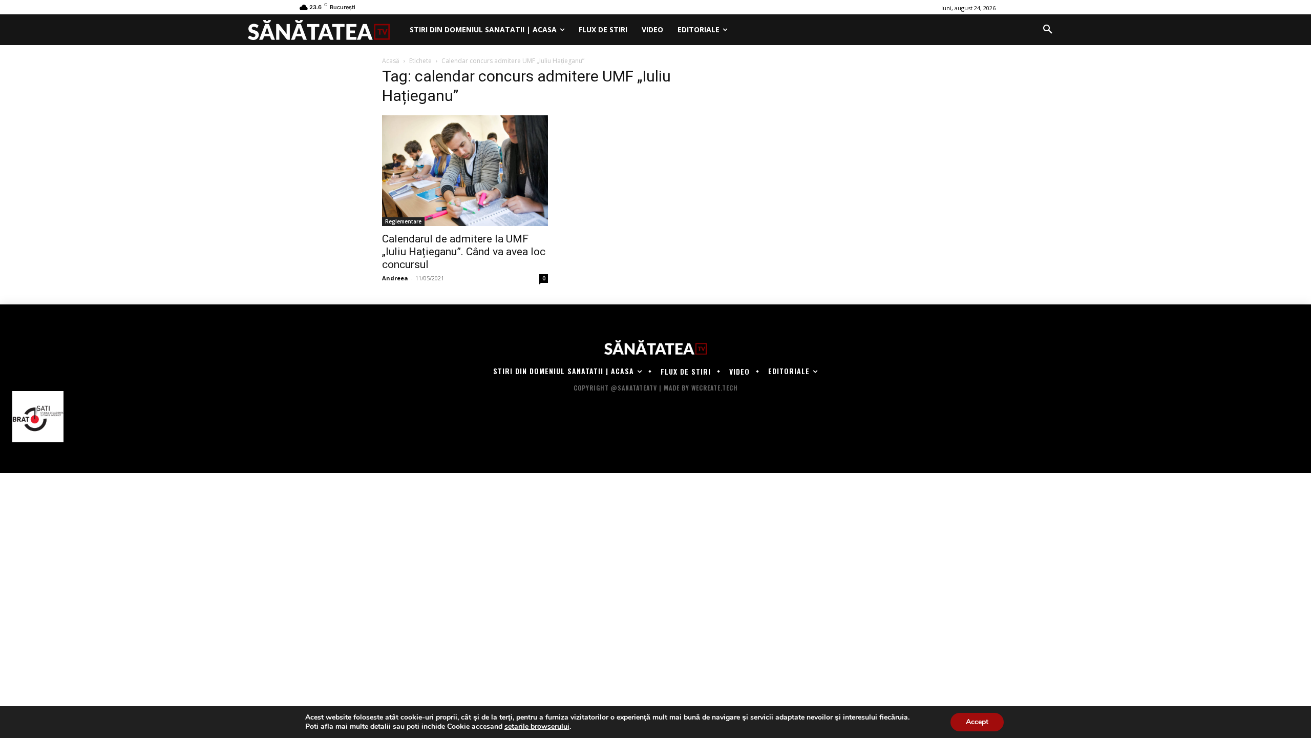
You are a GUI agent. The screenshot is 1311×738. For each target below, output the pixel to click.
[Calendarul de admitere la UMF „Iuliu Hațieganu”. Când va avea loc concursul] (465, 170)
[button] (1047, 29)
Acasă (390, 60)
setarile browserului (536, 726)
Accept (977, 722)
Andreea (395, 278)
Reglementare (403, 221)
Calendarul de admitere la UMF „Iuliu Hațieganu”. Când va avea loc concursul (463, 252)
